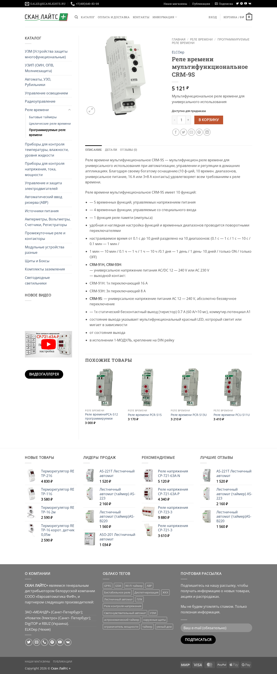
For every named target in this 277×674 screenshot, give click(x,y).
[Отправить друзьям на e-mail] (191, 132)
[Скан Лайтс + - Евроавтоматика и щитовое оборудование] (46, 17)
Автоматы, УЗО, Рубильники (38, 82)
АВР (149, 586)
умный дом (164, 627)
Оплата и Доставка (114, 17)
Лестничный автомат (118, 599)
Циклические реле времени (50, 123)
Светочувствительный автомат (125, 613)
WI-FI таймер (134, 586)
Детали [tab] (111, 149)
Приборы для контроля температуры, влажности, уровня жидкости (47, 150)
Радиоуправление (40, 101)
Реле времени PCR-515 (145, 415)
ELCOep (178, 52)
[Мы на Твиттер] (237, 3)
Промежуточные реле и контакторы (45, 236)
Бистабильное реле (117, 592)
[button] (224, 3)
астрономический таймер (121, 620)
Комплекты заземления (45, 269)
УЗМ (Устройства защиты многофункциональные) (46, 54)
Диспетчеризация (146, 592)
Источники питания (42, 211)
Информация (163, 17)
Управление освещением (46, 93)
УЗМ (153, 613)
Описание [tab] (93, 149)
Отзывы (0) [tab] (128, 149)
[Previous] (85, 400)
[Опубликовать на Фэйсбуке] (175, 132)
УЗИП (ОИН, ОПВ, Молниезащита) (39, 68)
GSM (118, 586)
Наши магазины (175, 3)
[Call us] (44, 642)
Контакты (141, 17)
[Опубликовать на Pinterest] (199, 132)
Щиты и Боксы (37, 261)
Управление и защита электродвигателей (43, 186)
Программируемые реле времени (47, 132)
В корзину (209, 119)
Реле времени (37, 109)
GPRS (107, 586)
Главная (178, 39)
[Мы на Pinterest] (241, 3)
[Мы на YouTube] (245, 3)
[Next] (252, 400)
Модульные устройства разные (44, 250)
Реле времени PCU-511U (232, 415)
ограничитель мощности (121, 627)
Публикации (201, 3)
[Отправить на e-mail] (36, 642)
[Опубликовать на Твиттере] (183, 132)
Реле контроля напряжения (122, 606)
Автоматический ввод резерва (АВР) (43, 199)
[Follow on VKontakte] (249, 3)
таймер (147, 627)
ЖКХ (165, 592)
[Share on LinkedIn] (207, 132)
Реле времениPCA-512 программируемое (101, 416)
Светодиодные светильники (37, 280)
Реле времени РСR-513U (189, 415)
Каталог (88, 17)
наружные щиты (154, 620)
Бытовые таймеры (43, 117)
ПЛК (139, 599)
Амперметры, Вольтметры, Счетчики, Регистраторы (48, 222)
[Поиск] (76, 17)
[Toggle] (69, 110)
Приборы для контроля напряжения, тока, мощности (44, 169)
